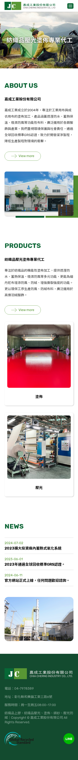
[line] (68, 738)
